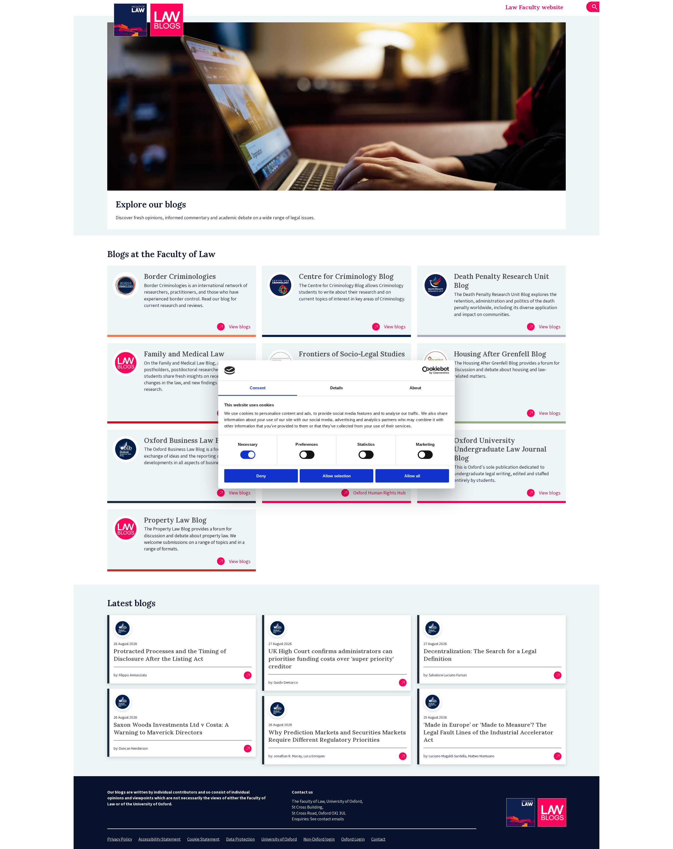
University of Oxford (279, 839)
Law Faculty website (534, 7)
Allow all (412, 475)
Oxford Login (353, 839)
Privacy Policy (119, 839)
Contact (378, 839)
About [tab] (415, 388)
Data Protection (240, 839)
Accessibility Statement (160, 839)
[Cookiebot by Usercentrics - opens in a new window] (426, 370)
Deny (261, 475)
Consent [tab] (258, 388)
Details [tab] (336, 388)
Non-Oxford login (319, 839)
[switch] (306, 455)
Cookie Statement (203, 839)
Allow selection (337, 475)
